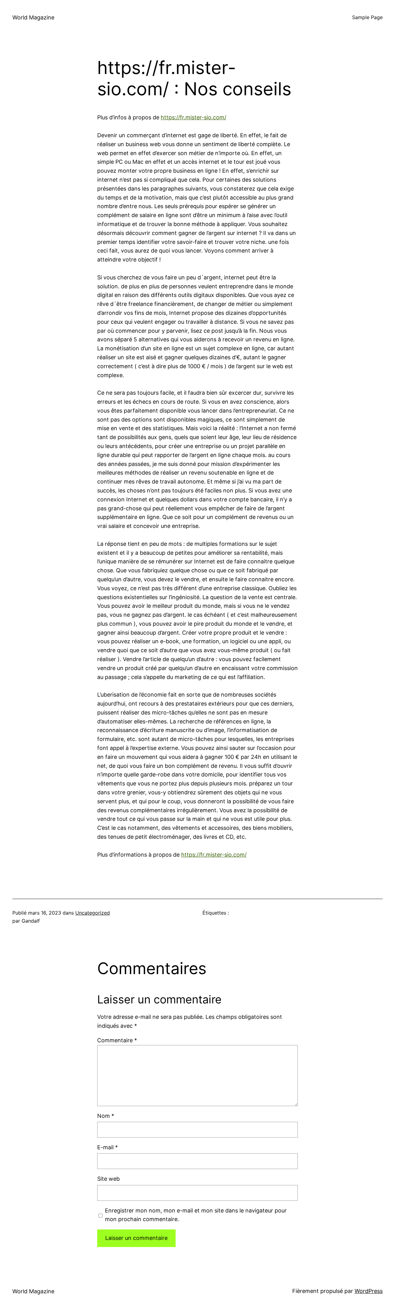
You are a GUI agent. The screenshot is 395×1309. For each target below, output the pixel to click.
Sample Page (367, 17)
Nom (105, 1116)
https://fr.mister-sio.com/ (193, 117)
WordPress (369, 1291)
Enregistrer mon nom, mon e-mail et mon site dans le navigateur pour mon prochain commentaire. (196, 1215)
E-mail (107, 1147)
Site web (108, 1178)
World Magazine (33, 17)
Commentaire (117, 1040)
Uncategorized (92, 913)
